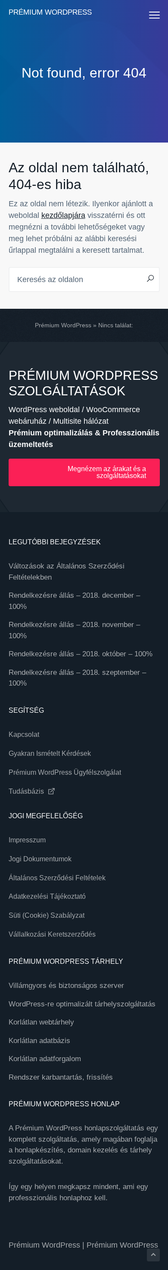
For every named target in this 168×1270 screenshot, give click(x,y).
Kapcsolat (24, 734)
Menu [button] (145, 15)
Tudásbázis (27, 791)
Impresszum (27, 840)
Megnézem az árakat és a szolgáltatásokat (107, 472)
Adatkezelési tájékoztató (47, 896)
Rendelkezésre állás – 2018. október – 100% (80, 654)
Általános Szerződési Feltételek (57, 878)
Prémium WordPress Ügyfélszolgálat (65, 772)
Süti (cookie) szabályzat (46, 915)
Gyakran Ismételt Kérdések (50, 753)
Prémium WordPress (50, 12)
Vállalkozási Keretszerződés (52, 934)
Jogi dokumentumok (40, 859)
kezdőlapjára (63, 215)
